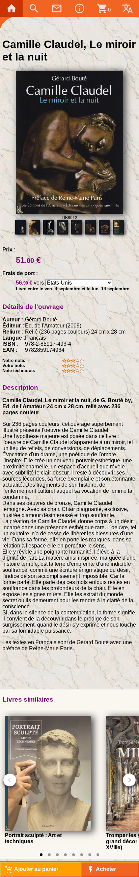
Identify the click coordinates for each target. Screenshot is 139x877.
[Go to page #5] (74, 855)
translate (127, 8)
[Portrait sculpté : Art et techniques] (48, 829)
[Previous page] (9, 780)
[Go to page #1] (41, 855)
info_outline (79, 8)
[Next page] (129, 780)
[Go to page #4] (65, 855)
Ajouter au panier (31, 870)
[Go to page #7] (90, 855)
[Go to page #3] (57, 855)
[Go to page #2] (49, 855)
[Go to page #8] (98, 855)
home (11, 8)
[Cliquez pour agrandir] (69, 212)
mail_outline (56, 8)
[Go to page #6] (82, 855)
